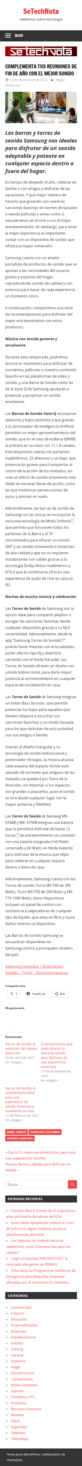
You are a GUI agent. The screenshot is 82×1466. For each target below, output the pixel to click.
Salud (15, 1420)
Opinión (17, 1391)
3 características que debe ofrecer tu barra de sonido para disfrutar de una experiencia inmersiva (57, 1055)
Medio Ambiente (24, 1385)
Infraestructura (22, 1373)
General (17, 1355)
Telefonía (18, 1432)
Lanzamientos (22, 1379)
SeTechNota (41, 11)
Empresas (18, 1331)
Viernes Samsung (20, 1138)
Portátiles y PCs (23, 1396)
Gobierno (18, 1361)
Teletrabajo (19, 1438)
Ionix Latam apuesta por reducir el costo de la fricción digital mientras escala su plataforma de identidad (40, 1228)
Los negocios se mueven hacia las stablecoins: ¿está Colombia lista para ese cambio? (38, 1246)
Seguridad (19, 1427)
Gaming (17, 1349)
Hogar (60, 80)
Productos (12, 85)
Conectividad (21, 1307)
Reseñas (17, 1414)
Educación (19, 1319)
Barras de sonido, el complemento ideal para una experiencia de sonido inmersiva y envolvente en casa (20, 1099)
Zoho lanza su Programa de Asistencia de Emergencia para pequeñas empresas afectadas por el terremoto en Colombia (40, 1276)
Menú (19, 35)
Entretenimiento (23, 1337)
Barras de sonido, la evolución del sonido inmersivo (21, 1048)
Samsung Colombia (45, 1132)
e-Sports (17, 1313)
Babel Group (16, 1132)
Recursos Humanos (26, 1409)
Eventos (17, 1343)
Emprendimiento (24, 1325)
